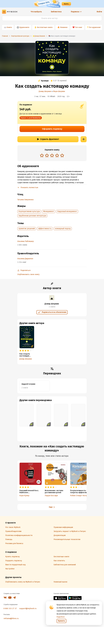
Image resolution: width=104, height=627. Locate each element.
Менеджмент (48, 211)
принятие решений (27, 228)
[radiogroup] (52, 155)
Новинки (63, 27)
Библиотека (56, 12)
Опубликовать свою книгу (28, 274)
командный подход (63, 228)
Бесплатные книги (44, 27)
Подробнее (61, 617)
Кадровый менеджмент (67, 211)
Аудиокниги (24, 27)
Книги (9, 27)
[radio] (42, 155)
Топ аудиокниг (95, 27)
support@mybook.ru (27, 608)
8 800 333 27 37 (10, 608)
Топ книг (78, 27)
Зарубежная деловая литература (32, 216)
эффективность (44, 228)
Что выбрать (36, 12)
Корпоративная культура (29, 211)
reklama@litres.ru (11, 618)
